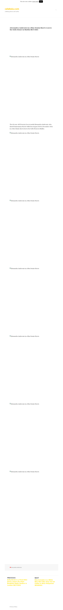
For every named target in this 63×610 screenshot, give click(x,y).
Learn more (35, 1)
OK (41, 1)
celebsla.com (12, 8)
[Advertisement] (31, 43)
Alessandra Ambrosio (16, 567)
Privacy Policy (13, 606)
